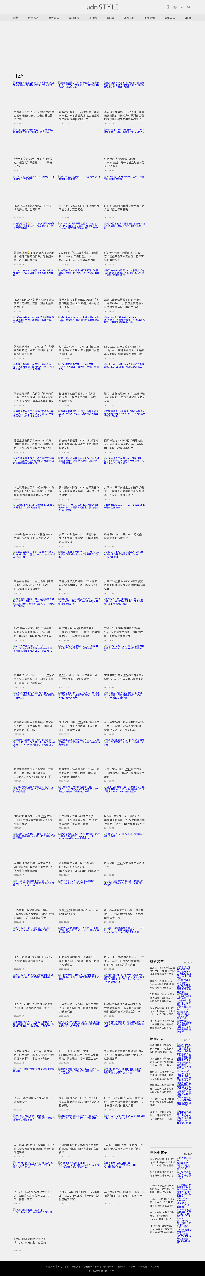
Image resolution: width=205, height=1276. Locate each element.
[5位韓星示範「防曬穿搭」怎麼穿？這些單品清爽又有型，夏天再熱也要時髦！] (124, 236)
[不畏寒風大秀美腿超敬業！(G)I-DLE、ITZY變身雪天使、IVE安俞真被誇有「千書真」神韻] (79, 800)
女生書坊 (170, 17)
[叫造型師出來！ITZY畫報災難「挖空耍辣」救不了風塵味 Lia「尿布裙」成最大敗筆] (79, 706)
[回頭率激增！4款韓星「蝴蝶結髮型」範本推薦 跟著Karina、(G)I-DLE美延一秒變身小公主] (124, 424)
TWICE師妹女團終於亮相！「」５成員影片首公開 (30, 1240)
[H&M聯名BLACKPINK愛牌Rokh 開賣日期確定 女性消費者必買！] (34, 518)
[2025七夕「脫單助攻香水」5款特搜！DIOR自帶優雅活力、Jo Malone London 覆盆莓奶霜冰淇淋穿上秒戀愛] (79, 236)
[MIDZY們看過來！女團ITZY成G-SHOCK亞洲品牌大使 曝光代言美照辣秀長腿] (34, 800)
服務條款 (88, 1266)
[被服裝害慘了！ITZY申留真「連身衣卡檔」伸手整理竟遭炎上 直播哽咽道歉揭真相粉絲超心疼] (79, 95)
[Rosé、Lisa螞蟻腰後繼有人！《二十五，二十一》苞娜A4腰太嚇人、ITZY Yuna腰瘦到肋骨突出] (124, 941)
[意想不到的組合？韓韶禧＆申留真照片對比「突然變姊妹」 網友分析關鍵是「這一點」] (34, 706)
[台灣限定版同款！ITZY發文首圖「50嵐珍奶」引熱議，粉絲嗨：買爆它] (124, 753)
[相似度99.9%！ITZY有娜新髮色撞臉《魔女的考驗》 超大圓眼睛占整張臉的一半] (79, 330)
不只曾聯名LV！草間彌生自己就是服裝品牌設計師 (162, 1102)
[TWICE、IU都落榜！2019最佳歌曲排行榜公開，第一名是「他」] (124, 1128)
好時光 (93, 17)
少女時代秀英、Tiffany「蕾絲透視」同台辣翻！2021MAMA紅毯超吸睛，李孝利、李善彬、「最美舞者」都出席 (34, 1056)
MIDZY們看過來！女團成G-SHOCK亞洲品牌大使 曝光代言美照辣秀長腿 (33, 819)
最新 (16, 17)
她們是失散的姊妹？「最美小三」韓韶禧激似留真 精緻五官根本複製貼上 (79, 960)
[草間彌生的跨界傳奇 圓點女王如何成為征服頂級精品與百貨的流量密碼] (184, 1089)
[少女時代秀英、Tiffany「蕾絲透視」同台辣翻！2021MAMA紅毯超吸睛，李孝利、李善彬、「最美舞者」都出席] (34, 1034)
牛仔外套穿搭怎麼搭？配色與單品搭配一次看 (162, 1173)
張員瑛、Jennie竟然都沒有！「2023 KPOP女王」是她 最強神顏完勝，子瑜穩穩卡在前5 (79, 632)
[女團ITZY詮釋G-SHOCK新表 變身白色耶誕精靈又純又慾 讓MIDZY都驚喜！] (124, 565)
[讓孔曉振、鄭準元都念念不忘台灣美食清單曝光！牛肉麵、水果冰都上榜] (184, 1062)
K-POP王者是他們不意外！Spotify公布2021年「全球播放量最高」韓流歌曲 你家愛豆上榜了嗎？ (79, 1056)
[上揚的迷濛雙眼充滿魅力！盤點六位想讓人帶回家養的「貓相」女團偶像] (79, 1128)
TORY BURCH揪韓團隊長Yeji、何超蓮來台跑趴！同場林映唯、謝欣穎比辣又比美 (123, 632)
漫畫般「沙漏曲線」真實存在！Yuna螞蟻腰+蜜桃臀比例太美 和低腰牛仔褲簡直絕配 (34, 866)
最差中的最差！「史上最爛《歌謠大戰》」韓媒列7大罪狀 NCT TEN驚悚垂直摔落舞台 (34, 585)
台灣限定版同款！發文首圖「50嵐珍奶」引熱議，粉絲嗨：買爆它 (124, 772)
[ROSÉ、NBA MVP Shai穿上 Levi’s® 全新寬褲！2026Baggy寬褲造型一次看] (184, 1202)
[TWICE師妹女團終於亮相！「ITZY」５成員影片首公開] (34, 1222)
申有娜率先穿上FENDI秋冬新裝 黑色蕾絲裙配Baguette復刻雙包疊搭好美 (34, 115)
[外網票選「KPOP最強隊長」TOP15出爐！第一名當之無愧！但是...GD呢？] (124, 142)
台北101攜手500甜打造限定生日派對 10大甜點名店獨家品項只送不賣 (162, 971)
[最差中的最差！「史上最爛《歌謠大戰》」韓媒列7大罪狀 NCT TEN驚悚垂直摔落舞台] (34, 565)
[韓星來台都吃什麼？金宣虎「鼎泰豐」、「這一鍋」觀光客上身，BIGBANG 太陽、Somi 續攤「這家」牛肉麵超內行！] (34, 753)
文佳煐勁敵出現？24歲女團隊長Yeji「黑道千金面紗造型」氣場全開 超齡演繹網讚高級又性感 (34, 491)
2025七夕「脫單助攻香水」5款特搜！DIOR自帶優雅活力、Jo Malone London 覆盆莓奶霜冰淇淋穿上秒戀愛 (78, 258)
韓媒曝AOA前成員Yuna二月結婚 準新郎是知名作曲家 (123, 536)
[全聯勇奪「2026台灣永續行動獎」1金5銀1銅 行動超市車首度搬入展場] (184, 998)
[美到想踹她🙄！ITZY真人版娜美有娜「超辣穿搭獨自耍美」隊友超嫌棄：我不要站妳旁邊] (34, 236)
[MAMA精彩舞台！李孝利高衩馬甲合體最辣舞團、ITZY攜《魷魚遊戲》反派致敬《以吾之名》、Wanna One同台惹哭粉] (124, 987)
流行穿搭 (53, 17)
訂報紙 (132, 1266)
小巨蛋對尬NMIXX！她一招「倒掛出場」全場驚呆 (32, 207)
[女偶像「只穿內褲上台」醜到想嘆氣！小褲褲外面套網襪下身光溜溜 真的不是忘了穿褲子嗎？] (124, 471)
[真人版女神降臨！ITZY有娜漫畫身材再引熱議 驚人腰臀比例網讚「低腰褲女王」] (79, 471)
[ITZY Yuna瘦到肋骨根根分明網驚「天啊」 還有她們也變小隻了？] (34, 987)
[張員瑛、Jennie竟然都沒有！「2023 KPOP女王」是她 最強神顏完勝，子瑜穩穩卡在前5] (79, 612)
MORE (187, 963)
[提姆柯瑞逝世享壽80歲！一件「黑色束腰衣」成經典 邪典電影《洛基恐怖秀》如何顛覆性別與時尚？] (184, 1048)
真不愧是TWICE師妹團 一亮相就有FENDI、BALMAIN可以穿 (124, 1193)
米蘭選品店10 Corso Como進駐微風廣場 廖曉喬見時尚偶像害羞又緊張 (162, 986)
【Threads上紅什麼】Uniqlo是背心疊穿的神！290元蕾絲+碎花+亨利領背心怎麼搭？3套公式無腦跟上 (162, 1232)
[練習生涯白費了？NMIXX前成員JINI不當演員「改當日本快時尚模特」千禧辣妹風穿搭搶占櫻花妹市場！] (34, 424)
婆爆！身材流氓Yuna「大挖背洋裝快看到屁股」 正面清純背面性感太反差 (124, 397)
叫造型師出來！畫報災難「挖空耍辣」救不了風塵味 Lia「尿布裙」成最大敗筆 (79, 725)
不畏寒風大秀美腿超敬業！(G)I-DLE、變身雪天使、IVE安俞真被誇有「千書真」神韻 (78, 819)
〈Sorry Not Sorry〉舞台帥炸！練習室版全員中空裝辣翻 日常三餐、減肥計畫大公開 (124, 1101)
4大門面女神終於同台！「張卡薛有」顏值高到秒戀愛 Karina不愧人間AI (33, 162)
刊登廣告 (50, 1266)
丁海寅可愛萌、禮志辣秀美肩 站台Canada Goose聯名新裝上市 (124, 677)
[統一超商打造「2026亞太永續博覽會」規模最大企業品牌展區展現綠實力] (184, 1024)
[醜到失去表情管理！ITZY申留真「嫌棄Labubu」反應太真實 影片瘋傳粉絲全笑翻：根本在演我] (124, 283)
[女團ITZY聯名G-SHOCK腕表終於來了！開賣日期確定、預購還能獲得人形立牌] (79, 518)
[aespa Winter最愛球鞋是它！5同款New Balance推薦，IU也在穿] (184, 1216)
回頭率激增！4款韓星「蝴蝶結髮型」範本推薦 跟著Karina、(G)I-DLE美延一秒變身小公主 (123, 444)
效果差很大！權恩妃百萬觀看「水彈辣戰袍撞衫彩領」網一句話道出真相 (79, 303)
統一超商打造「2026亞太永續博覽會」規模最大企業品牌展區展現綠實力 (162, 1026)
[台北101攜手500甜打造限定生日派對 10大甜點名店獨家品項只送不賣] (184, 971)
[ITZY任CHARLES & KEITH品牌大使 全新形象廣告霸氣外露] (34, 941)
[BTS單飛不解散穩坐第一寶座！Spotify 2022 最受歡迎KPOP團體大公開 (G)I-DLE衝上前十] (34, 894)
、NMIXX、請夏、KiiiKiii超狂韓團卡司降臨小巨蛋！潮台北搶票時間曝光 (34, 303)
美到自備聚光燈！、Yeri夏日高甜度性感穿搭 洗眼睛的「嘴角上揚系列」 (79, 1101)
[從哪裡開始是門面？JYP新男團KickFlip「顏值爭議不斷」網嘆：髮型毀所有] (79, 377)
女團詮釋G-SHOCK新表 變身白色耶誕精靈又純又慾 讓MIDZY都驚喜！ (124, 585)
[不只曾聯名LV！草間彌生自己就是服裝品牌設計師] (184, 1102)
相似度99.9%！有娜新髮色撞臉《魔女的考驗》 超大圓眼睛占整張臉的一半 (79, 350)
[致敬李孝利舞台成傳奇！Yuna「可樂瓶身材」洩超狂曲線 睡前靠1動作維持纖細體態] (79, 753)
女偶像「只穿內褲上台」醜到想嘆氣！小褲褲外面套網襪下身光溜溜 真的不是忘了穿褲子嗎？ (125, 491)
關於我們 (143, 1266)
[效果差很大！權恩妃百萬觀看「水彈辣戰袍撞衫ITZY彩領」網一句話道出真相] (79, 283)
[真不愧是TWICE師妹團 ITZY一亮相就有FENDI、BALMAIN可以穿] (124, 1175)
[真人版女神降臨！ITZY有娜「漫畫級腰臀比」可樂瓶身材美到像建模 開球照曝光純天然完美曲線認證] (124, 95)
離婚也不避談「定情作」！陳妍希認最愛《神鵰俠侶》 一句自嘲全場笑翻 (162, 1117)
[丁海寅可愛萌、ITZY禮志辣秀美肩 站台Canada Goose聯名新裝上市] (124, 659)
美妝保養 (74, 17)
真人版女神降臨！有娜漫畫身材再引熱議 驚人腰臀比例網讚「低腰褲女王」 (79, 491)
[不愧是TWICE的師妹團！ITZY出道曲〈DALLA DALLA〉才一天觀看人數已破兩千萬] (79, 1175)
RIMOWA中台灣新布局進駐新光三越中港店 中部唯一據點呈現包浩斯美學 (162, 1190)
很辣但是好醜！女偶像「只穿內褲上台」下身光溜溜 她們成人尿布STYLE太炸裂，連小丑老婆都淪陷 (34, 397)
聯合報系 (121, 1266)
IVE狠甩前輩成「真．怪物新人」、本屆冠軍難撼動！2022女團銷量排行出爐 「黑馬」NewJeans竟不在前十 (124, 821)
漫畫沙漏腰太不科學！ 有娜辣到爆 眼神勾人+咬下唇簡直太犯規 (78, 585)
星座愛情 (149, 17)
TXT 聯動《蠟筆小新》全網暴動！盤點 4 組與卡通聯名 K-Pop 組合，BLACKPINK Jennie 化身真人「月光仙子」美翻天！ (34, 633)
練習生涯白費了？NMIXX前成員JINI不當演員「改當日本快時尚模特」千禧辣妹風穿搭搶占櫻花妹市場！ (34, 446)
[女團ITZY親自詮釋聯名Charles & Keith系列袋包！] (79, 894)
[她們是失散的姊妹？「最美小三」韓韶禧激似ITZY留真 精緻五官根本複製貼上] (79, 941)
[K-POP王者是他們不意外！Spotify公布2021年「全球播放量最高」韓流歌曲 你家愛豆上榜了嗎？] (79, 1034)
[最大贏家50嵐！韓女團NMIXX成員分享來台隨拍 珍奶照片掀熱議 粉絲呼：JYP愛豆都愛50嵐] (124, 706)
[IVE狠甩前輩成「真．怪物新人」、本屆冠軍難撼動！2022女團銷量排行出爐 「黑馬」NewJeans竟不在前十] (124, 800)
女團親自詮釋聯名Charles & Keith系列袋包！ (78, 912)
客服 (66, 1266)
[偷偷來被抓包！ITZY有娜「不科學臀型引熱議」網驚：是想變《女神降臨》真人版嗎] (34, 330)
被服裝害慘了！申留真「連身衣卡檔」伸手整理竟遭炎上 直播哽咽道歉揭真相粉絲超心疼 (79, 115)
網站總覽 (154, 1266)
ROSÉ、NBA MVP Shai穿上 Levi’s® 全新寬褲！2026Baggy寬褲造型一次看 (162, 1204)
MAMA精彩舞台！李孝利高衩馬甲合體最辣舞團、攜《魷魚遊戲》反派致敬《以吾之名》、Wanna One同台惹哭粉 (124, 1009)
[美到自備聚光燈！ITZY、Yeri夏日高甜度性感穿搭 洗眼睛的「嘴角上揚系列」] (79, 1081)
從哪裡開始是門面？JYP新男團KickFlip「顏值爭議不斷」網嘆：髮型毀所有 (78, 397)
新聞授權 (76, 1266)
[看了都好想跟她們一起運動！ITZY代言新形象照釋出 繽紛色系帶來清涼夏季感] (34, 1128)
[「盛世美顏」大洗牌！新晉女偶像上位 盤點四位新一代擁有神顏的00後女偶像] (79, 987)
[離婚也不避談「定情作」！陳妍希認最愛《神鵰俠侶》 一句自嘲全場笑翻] (184, 1115)
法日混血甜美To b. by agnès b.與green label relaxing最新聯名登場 (162, 1011)
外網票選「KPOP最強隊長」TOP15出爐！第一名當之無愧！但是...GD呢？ (124, 162)
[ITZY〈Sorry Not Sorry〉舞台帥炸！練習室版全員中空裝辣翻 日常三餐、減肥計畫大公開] (124, 1081)
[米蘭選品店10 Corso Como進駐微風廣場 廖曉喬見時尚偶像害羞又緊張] (184, 984)
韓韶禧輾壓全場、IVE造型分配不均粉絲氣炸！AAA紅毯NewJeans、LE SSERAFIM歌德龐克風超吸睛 (79, 868)
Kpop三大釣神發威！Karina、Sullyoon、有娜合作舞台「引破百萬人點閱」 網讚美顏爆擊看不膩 (124, 350)
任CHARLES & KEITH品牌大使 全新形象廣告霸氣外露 (33, 958)
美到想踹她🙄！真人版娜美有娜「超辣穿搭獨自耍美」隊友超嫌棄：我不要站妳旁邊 (34, 256)
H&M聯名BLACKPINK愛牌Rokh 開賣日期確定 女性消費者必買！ (33, 536)
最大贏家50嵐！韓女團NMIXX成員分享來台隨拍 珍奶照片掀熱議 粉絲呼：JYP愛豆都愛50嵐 (124, 725)
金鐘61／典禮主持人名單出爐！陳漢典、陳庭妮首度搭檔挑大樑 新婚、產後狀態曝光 (162, 1077)
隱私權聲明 (108, 1266)
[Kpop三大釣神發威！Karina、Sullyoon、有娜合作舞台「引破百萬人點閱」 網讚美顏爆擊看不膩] (124, 330)
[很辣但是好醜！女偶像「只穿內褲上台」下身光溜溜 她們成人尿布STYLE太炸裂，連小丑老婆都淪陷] (34, 377)
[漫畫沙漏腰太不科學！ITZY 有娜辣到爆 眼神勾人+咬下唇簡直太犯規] (79, 565)
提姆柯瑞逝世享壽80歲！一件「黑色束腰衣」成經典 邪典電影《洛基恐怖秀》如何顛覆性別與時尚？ (162, 1051)
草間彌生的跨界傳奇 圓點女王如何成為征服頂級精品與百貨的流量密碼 (162, 1090)
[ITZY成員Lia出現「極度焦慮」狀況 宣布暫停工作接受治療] (79, 659)
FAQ (60, 1266)
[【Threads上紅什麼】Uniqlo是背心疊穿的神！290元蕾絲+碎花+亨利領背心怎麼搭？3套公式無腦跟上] (184, 1229)
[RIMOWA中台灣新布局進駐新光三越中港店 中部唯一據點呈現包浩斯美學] (184, 1189)
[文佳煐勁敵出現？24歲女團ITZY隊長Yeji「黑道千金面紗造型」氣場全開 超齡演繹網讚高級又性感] (34, 471)
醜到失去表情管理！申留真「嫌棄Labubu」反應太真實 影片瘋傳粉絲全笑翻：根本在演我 (124, 303)
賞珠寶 (110, 17)
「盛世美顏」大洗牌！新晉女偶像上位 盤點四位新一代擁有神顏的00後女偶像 (79, 1007)
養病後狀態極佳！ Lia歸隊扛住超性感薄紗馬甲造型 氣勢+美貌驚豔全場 (78, 444)
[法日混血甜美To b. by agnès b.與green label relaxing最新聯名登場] (184, 1011)
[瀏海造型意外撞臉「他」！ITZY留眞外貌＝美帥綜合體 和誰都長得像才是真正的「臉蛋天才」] (34, 659)
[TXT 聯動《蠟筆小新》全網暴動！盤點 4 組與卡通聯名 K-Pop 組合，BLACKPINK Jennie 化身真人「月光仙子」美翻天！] (34, 612)
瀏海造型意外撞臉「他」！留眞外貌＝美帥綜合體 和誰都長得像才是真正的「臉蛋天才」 (34, 678)
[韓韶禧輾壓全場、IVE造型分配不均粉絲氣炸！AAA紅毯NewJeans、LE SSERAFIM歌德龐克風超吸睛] (79, 847)
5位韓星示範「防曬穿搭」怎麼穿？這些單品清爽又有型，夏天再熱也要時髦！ (124, 256)
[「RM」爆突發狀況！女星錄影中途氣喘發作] (34, 1081)
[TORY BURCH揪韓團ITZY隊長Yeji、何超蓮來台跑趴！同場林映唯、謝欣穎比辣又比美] (124, 612)
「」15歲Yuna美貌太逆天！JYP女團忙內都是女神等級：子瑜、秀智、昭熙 (33, 1195)
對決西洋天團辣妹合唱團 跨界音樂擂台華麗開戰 (124, 207)
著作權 (98, 1266)
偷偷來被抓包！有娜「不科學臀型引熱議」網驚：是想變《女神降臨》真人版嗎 (34, 350)
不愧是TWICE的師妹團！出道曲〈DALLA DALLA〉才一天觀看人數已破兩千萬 (79, 1195)
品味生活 (129, 17)
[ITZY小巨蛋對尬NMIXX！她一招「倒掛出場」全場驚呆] (34, 189)
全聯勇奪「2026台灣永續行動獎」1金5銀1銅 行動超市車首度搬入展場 (162, 999)
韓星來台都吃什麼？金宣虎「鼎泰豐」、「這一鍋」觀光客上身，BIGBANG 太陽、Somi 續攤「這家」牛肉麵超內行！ (34, 774)
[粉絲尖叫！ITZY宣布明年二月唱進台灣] (124, 847)
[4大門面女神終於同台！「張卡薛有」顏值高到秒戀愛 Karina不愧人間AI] (34, 142)
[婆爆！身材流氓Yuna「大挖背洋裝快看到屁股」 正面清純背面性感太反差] (124, 377)
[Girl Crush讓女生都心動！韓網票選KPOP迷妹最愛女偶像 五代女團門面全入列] (124, 894)
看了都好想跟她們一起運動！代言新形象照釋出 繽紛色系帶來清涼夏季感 (34, 1148)
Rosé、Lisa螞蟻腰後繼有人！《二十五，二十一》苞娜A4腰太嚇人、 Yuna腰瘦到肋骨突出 (124, 960)
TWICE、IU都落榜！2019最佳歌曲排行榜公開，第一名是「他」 (123, 1146)
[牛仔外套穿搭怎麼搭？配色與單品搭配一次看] (184, 1175)
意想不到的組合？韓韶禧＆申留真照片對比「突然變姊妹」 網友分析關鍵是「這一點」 (34, 725)
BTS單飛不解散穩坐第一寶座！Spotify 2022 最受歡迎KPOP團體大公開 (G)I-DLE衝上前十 (34, 913)
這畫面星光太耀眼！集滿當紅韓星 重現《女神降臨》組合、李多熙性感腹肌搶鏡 (124, 1054)
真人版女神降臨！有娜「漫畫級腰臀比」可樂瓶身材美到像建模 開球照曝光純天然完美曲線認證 (124, 115)
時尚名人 (33, 17)
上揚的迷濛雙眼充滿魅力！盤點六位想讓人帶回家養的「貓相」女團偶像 (79, 1148)
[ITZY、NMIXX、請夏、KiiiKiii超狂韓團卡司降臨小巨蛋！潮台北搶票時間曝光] (34, 283)
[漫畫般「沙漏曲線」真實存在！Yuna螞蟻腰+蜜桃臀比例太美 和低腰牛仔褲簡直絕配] (34, 847)
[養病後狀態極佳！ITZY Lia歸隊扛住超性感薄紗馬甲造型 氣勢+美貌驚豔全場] (79, 424)
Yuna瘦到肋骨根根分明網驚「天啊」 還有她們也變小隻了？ (33, 1005)
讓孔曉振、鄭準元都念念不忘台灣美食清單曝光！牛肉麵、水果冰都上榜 (162, 1063)
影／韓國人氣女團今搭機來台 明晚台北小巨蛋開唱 (79, 207)
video (188, 17)
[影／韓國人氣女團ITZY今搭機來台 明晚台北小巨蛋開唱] (79, 189)
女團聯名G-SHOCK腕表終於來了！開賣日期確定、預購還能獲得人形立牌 (79, 538)
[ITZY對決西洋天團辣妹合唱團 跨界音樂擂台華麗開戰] (124, 189)
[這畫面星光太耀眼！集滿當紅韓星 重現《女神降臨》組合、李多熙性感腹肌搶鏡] (124, 1034)
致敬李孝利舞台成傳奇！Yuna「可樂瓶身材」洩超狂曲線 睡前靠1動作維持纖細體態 (79, 772)
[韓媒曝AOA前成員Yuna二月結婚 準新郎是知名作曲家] (124, 518)
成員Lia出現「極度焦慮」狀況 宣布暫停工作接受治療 (78, 677)
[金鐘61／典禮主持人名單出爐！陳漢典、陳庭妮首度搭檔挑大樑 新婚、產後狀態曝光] (184, 1075)
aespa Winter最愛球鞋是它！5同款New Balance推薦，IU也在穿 (162, 1217)
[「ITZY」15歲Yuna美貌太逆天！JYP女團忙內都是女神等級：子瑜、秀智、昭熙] (34, 1175)
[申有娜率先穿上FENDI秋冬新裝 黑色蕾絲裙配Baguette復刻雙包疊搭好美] (34, 95)
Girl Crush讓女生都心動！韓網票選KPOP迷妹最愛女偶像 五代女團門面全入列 (123, 913)
